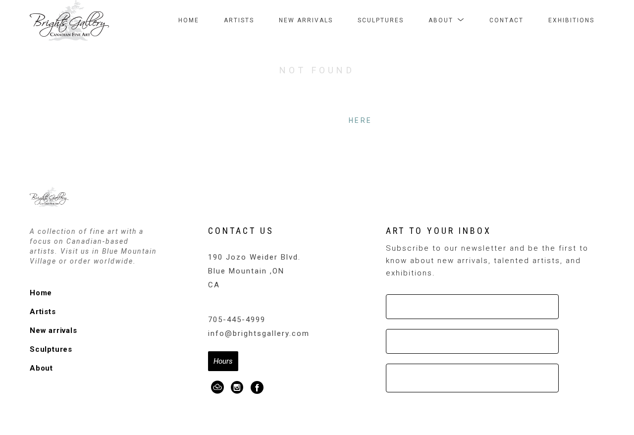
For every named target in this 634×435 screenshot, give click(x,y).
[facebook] (257, 387)
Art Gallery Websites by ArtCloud (346, 410)
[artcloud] (217, 387)
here (360, 120)
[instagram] (237, 387)
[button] (446, 20)
